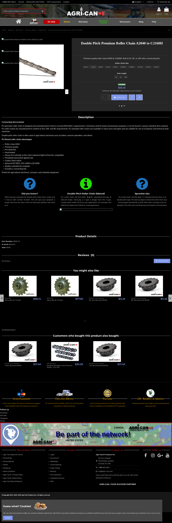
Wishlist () (164, 2)
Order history (55, 468)
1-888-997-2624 (9, 2)
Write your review (83, 50)
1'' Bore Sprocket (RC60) (25, 315)
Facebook (3, 413)
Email (21, 2)
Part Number (7, 241)
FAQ (51, 481)
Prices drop (7, 458)
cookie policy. (155, 513)
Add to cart (121, 97)
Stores (5, 465)
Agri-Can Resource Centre (13, 454)
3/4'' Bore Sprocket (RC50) (153, 315)
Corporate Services (57, 478)
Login (52, 454)
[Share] (119, 106)
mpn (3, 247)
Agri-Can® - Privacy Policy (13, 475)
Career (66, 2)
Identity (53, 471)
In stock (5, 244)
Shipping (6, 468)
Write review (163, 261)
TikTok (2, 421)
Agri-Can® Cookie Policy (12, 478)
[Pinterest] (124, 106)
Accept (7, 518)
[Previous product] (168, 30)
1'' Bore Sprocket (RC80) (13, 365)
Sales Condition (9, 471)
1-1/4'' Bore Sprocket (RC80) (98, 365)
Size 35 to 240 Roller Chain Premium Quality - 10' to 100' (59, 366)
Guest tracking (55, 465)
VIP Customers (54, 2)
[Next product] (169, 30)
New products (8, 461)
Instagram (4, 418)
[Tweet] (121, 106)
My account (54, 458)
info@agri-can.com (105, 471)
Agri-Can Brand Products (12, 481)
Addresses (54, 461)
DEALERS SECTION (35, 2)
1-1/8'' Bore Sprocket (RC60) (69, 315)
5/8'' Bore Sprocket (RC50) (111, 315)
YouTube (3, 415)
